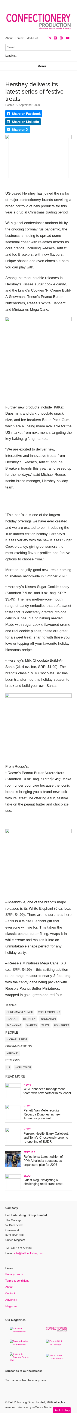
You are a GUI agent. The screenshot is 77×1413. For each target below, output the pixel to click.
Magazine (11, 1306)
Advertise (11, 1299)
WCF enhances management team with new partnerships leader (47, 1091)
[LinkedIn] (49, 38)
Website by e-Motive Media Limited (39, 1407)
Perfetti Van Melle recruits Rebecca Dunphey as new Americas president (42, 1114)
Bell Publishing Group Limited (26, 1402)
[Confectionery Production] (56, 1331)
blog (27, 1175)
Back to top (62, 1410)
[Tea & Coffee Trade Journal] (56, 1358)
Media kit (32, 38)
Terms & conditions (17, 1280)
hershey (12, 1053)
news (27, 1084)
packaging (13, 1025)
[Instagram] (61, 38)
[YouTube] (68, 38)
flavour (12, 1018)
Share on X (19, 129)
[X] (55, 38)
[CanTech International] (20, 1331)
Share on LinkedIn (25, 121)
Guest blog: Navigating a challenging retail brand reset (43, 1182)
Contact (19, 38)
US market (61, 1025)
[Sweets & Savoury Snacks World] (20, 1360)
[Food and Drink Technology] (56, 1344)
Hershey (29, 1018)
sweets (31, 1025)
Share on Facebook (26, 113)
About (9, 38)
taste (45, 1025)
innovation (48, 1018)
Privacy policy (14, 1274)
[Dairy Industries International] (20, 1344)
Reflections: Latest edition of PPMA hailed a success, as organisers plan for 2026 (43, 1160)
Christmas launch (19, 1012)
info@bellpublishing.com (29, 1253)
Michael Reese (16, 1039)
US (8, 1067)
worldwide (23, 1067)
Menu (41, 66)
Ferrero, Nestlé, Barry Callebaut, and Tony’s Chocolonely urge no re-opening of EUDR (46, 1137)
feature (29, 1152)
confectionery (49, 1012)
